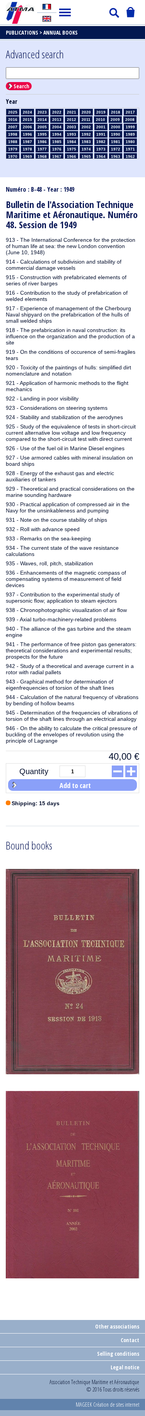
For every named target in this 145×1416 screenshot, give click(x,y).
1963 (115, 156)
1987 (27, 142)
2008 (130, 119)
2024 (27, 112)
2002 (86, 127)
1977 (42, 149)
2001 (101, 127)
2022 (56, 112)
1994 (56, 134)
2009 (115, 119)
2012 (71, 119)
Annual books (60, 32)
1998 (12, 134)
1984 (71, 142)
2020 (86, 112)
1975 (71, 149)
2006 (27, 127)
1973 (101, 149)
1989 (130, 134)
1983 (86, 142)
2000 (115, 127)
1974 (86, 149)
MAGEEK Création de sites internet (107, 1404)
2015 (27, 119)
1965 (86, 156)
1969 (27, 156)
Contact (130, 1340)
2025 (12, 112)
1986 (42, 142)
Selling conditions (118, 1353)
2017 (130, 112)
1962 (130, 156)
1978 (27, 149)
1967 (56, 156)
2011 (86, 119)
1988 (12, 142)
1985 (56, 142)
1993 (71, 134)
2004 (56, 127)
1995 (42, 134)
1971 (130, 149)
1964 (101, 156)
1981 (115, 142)
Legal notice (125, 1367)
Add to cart (75, 785)
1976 (56, 149)
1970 (12, 156)
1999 (130, 127)
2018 (115, 112)
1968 (42, 156)
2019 (101, 112)
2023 (42, 112)
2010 (100, 119)
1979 (12, 149)
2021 (71, 112)
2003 (71, 127)
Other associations (117, 1326)
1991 (101, 134)
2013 (56, 119)
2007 (12, 127)
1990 (115, 134)
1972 (115, 149)
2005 (42, 127)
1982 (101, 142)
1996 (27, 134)
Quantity (33, 771)
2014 (42, 119)
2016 (12, 119)
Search (21, 86)
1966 (71, 156)
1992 (86, 134)
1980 (130, 142)
